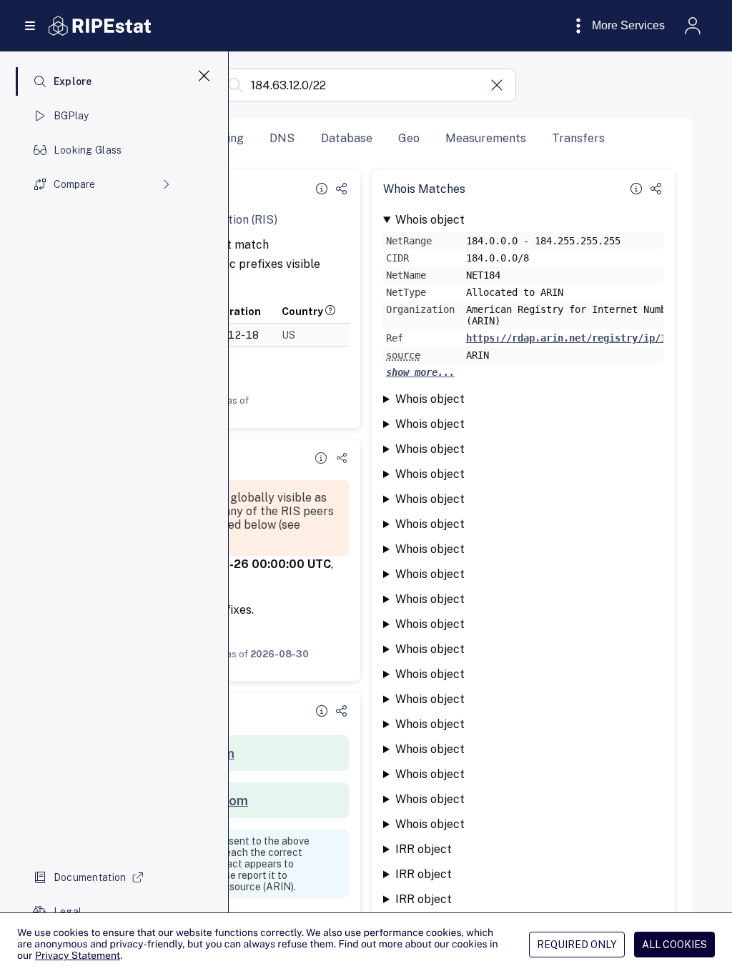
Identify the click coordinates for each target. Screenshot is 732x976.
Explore (73, 81)
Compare (74, 184)
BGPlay (71, 115)
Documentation (90, 877)
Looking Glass (88, 150)
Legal (67, 911)
